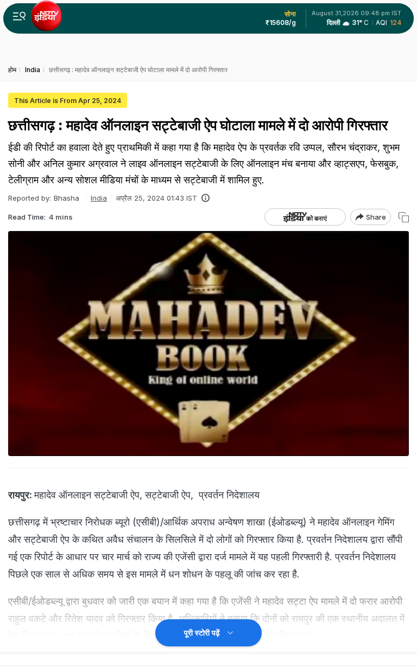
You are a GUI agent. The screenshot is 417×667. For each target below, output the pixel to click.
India (99, 198)
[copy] (404, 217)
